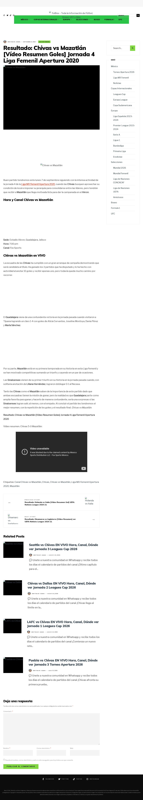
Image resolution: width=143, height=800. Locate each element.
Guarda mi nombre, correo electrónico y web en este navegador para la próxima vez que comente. (39, 760)
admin (18, 42)
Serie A (116, 135)
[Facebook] (4, 15)
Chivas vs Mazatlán (60, 482)
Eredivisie (117, 157)
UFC (120, 19)
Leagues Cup (119, 94)
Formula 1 (109, 19)
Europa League (120, 100)
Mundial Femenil (120, 173)
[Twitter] (7, 15)
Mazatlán (15, 486)
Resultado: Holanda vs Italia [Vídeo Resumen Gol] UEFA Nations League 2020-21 (49, 502)
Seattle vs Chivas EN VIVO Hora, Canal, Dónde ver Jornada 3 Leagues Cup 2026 (63, 547)
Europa (66, 19)
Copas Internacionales (45, 19)
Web (71, 748)
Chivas (45, 482)
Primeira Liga (119, 151)
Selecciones (82, 19)
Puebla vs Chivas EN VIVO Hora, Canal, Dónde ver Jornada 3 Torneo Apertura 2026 (63, 662)
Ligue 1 (116, 140)
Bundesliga (118, 146)
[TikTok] (10, 15)
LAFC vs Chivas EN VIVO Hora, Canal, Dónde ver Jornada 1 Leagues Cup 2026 (63, 624)
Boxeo (97, 19)
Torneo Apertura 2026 (123, 72)
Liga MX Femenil (44, 42)
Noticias (117, 83)
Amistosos (118, 197)
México (24, 19)
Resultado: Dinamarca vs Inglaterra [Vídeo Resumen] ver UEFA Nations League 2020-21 (50, 519)
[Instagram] (14, 15)
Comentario (8, 711)
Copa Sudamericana (122, 105)
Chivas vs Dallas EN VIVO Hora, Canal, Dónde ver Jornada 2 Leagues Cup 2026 (62, 585)
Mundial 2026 (119, 168)
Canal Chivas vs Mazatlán (28, 482)
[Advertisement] (51, 148)
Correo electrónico (44, 748)
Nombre (6, 748)
